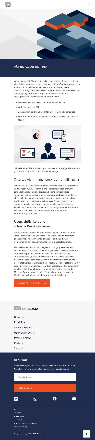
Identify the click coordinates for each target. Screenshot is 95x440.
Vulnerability (18, 420)
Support (18, 348)
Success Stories (23, 327)
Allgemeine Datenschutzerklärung (25, 423)
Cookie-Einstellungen (21, 427)
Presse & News (22, 337)
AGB (15, 409)
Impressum (17, 413)
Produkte (19, 322)
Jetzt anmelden (25, 388)
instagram (35, 399)
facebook (55, 399)
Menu (88, 4)
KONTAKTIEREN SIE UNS (29, 283)
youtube (74, 399)
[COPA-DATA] (8, 4)
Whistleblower (19, 416)
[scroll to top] (86, 434)
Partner (18, 343)
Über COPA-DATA (24, 332)
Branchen (19, 317)
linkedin (16, 399)
